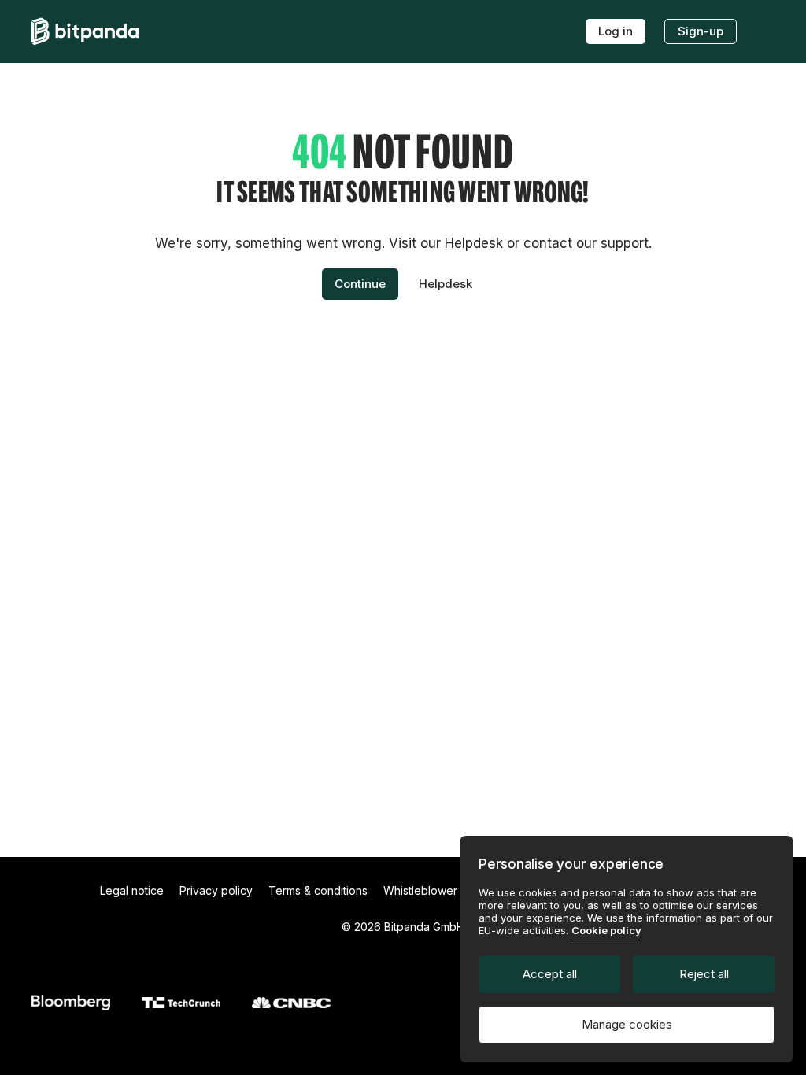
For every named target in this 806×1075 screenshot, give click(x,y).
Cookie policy (606, 930)
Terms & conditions (318, 890)
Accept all (550, 973)
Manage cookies (627, 1024)
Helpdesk (445, 283)
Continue (360, 283)
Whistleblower (420, 890)
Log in (615, 31)
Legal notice (132, 890)
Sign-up (700, 31)
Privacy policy (216, 890)
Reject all (704, 973)
